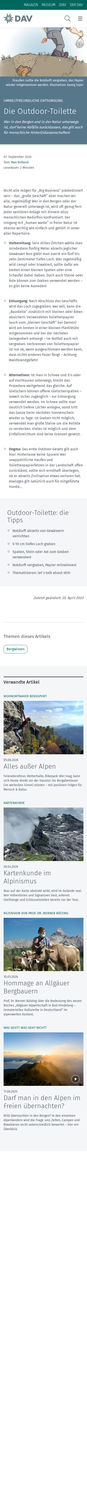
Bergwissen (15, 649)
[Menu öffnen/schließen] (80, 19)
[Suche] (67, 18)
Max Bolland (20, 162)
